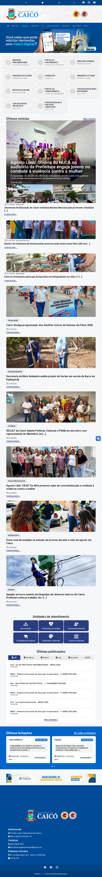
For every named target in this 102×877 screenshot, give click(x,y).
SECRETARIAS (34, 25)
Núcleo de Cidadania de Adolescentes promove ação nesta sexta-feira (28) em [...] (47, 243)
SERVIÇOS (85, 25)
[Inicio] (8, 26)
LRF (43, 25)
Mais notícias (89, 119)
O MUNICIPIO (25, 25)
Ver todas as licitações (85, 733)
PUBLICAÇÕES (65, 25)
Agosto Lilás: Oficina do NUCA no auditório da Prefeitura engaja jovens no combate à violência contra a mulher (50, 167)
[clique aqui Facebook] (51, 867)
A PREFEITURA (14, 25)
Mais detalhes (51, 720)
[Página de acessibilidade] (59, 3)
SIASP (42, 874)
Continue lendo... (10, 214)
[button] (52, 766)
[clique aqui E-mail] (45, 867)
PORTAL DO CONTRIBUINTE (53, 25)
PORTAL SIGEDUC (77, 25)
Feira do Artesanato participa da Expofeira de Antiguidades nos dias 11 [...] (43, 276)
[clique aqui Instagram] (57, 867)
